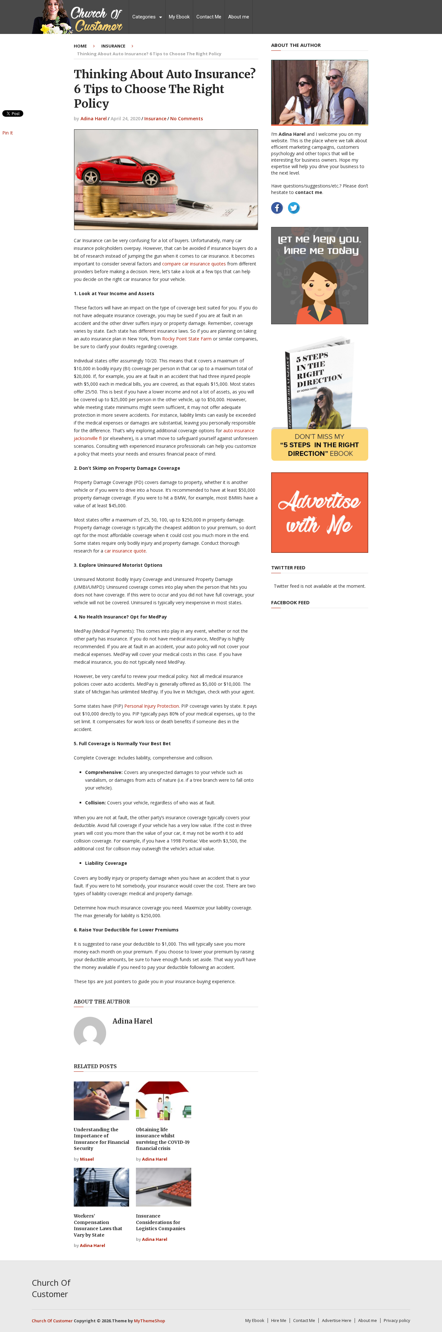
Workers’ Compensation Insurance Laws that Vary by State (98, 1225)
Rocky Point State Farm (187, 339)
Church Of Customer (51, 1288)
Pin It (7, 133)
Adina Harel (94, 118)
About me (238, 17)
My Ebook (179, 17)
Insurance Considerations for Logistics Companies (160, 1222)
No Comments (186, 118)
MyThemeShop (149, 1321)
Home (80, 46)
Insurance (113, 46)
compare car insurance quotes (194, 264)
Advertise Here (336, 1320)
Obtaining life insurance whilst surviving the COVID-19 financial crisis (163, 1139)
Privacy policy (397, 1320)
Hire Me (278, 1320)
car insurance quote (125, 551)
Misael (87, 1159)
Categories (144, 17)
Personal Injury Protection (151, 706)
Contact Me (208, 17)
